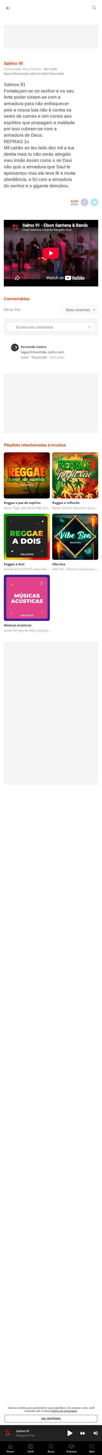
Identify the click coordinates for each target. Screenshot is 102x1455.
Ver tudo (50, 69)
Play (70, 1433)
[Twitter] (94, 202)
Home (10, 1451)
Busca (51, 1451)
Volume (95, 1433)
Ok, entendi (51, 1419)
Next (82, 1433)
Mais (92, 1451)
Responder (39, 357)
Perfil (31, 1451)
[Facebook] (84, 202)
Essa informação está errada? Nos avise (34, 73)
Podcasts (71, 1451)
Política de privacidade (64, 1410)
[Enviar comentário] (90, 327)
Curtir (25, 357)
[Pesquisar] (94, 7)
